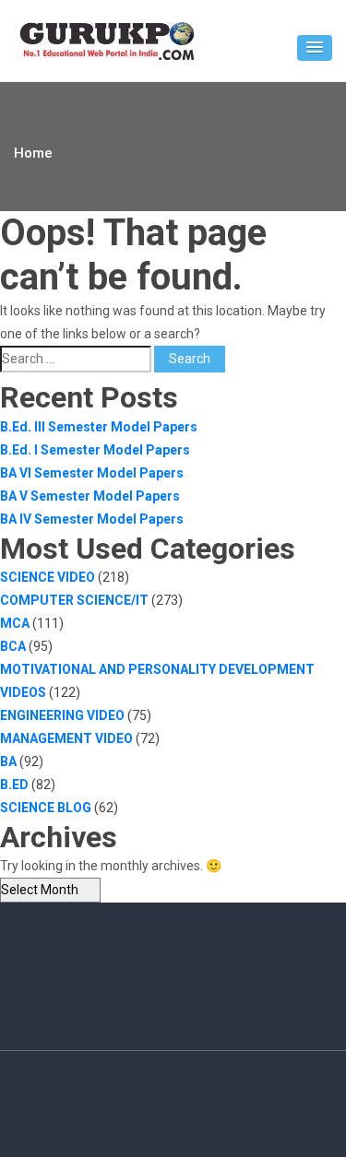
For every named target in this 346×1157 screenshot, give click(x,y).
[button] (314, 48)
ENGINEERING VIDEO (62, 715)
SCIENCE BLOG (45, 807)
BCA (13, 646)
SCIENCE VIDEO (47, 577)
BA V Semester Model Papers (90, 496)
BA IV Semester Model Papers (92, 519)
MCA (15, 623)
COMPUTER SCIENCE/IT (74, 600)
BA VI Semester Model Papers (92, 473)
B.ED (14, 784)
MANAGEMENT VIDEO (66, 738)
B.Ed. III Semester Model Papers (98, 426)
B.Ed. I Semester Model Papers (95, 450)
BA (8, 761)
